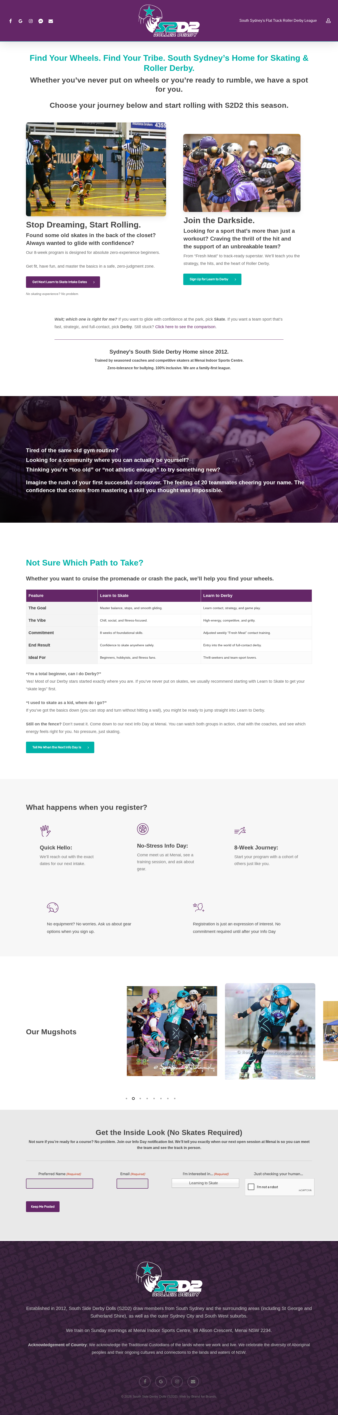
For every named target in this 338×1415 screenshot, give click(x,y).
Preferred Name (59, 1174)
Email (132, 1174)
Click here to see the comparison (185, 327)
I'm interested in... (205, 1174)
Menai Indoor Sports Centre (161, 1330)
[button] (63, 282)
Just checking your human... (278, 1174)
